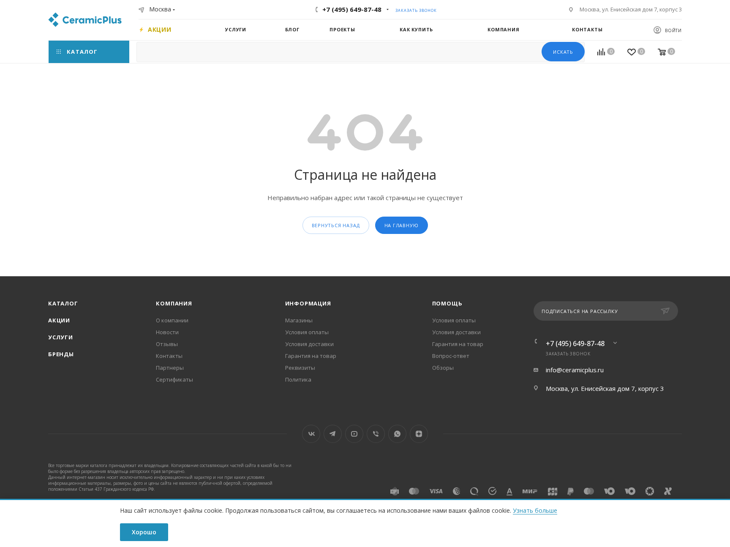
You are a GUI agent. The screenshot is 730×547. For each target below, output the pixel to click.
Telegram (333, 434)
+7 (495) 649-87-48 (351, 9)
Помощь (447, 303)
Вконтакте (311, 434)
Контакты (169, 356)
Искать (563, 52)
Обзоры (443, 367)
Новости (167, 332)
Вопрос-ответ (450, 356)
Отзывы (167, 344)
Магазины (299, 320)
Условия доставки (309, 344)
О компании (172, 320)
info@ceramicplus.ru (575, 370)
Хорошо (144, 532)
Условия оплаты (307, 332)
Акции (59, 320)
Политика (298, 379)
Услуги (60, 337)
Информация (308, 303)
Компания (174, 303)
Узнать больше (535, 510)
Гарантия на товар (310, 356)
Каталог (63, 303)
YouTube (354, 434)
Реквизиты (300, 367)
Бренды (61, 354)
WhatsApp (397, 434)
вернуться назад (336, 225)
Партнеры (170, 367)
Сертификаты (174, 379)
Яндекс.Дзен (419, 434)
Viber (376, 434)
